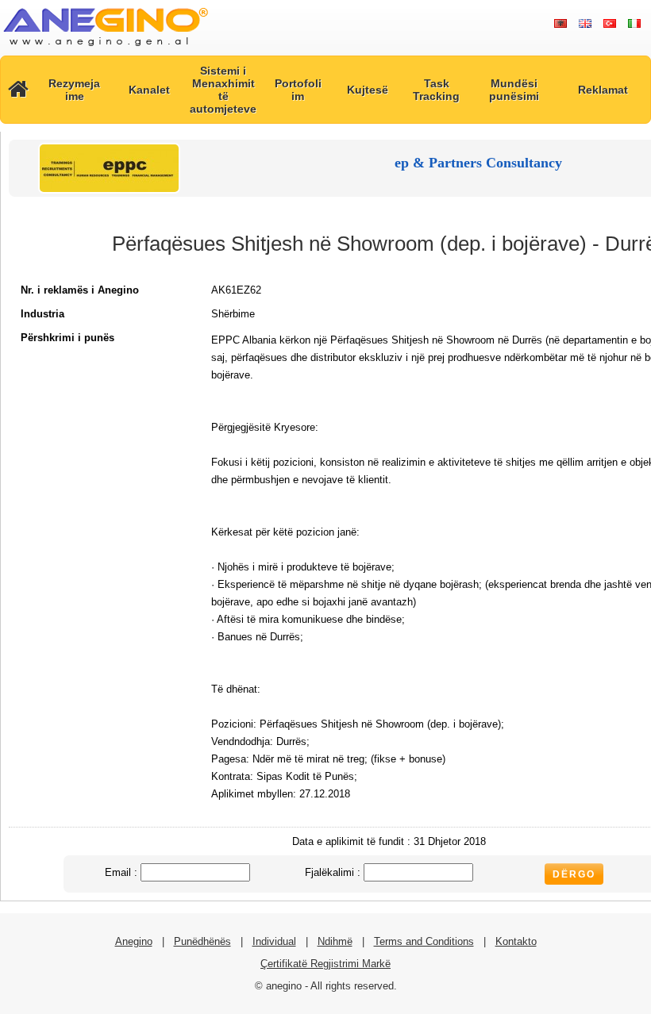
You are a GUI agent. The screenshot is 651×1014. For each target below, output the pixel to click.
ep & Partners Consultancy (478, 163)
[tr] (609, 24)
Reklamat (603, 89)
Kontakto (516, 941)
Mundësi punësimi (514, 89)
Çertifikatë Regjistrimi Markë (325, 964)
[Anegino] (105, 47)
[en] (585, 24)
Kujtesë (367, 89)
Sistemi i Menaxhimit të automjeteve (223, 89)
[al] (560, 24)
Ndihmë (335, 941)
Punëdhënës (202, 941)
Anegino (133, 941)
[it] (634, 24)
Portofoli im (298, 89)
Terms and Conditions (424, 941)
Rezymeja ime (74, 89)
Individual (274, 941)
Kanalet (149, 89)
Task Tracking (436, 89)
